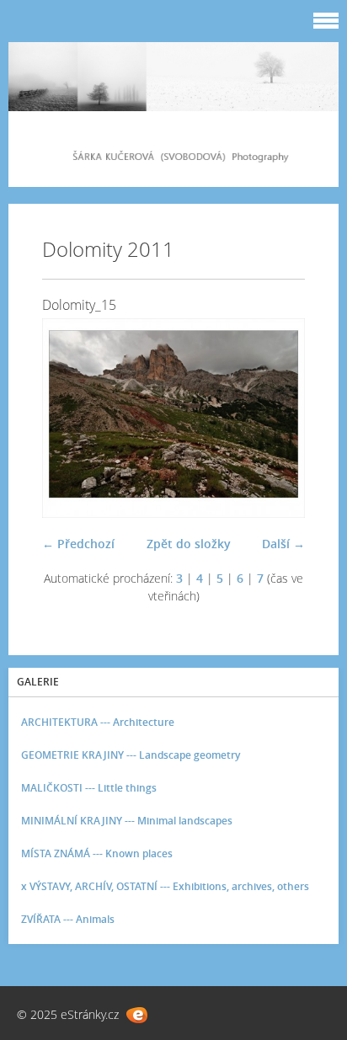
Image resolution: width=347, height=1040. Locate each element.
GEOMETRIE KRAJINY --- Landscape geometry (130, 755)
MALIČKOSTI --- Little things (89, 788)
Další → (283, 544)
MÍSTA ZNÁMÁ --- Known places (97, 853)
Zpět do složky (189, 544)
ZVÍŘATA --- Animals (68, 919)
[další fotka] (277, 418)
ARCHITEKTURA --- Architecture (97, 722)
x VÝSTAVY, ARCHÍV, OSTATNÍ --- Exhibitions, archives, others (165, 886)
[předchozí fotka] (69, 418)
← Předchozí (78, 544)
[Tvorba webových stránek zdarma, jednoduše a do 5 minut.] (136, 1015)
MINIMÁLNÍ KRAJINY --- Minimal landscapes (126, 820)
